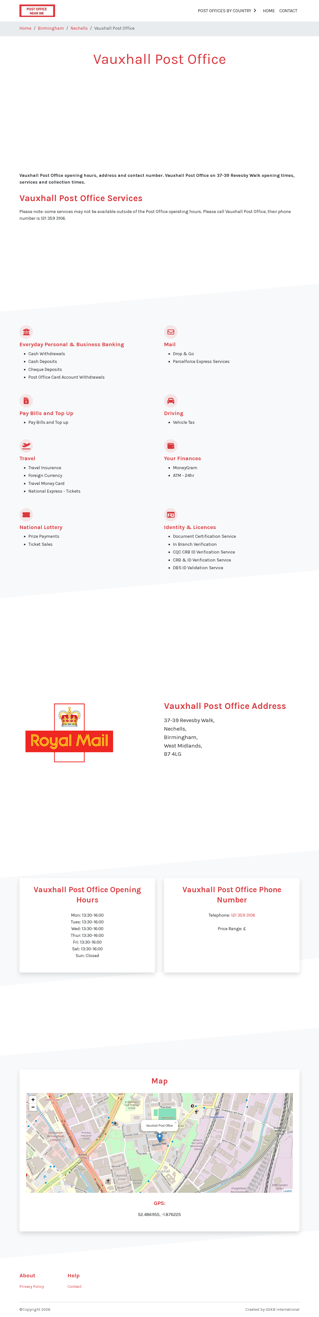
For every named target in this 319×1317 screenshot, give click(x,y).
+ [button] (33, 1100)
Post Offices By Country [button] (224, 10)
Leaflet (287, 1191)
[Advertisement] (159, 110)
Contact (288, 10)
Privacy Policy (31, 1286)
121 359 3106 (243, 915)
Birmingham (51, 28)
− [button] (33, 1107)
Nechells (79, 28)
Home (269, 10)
